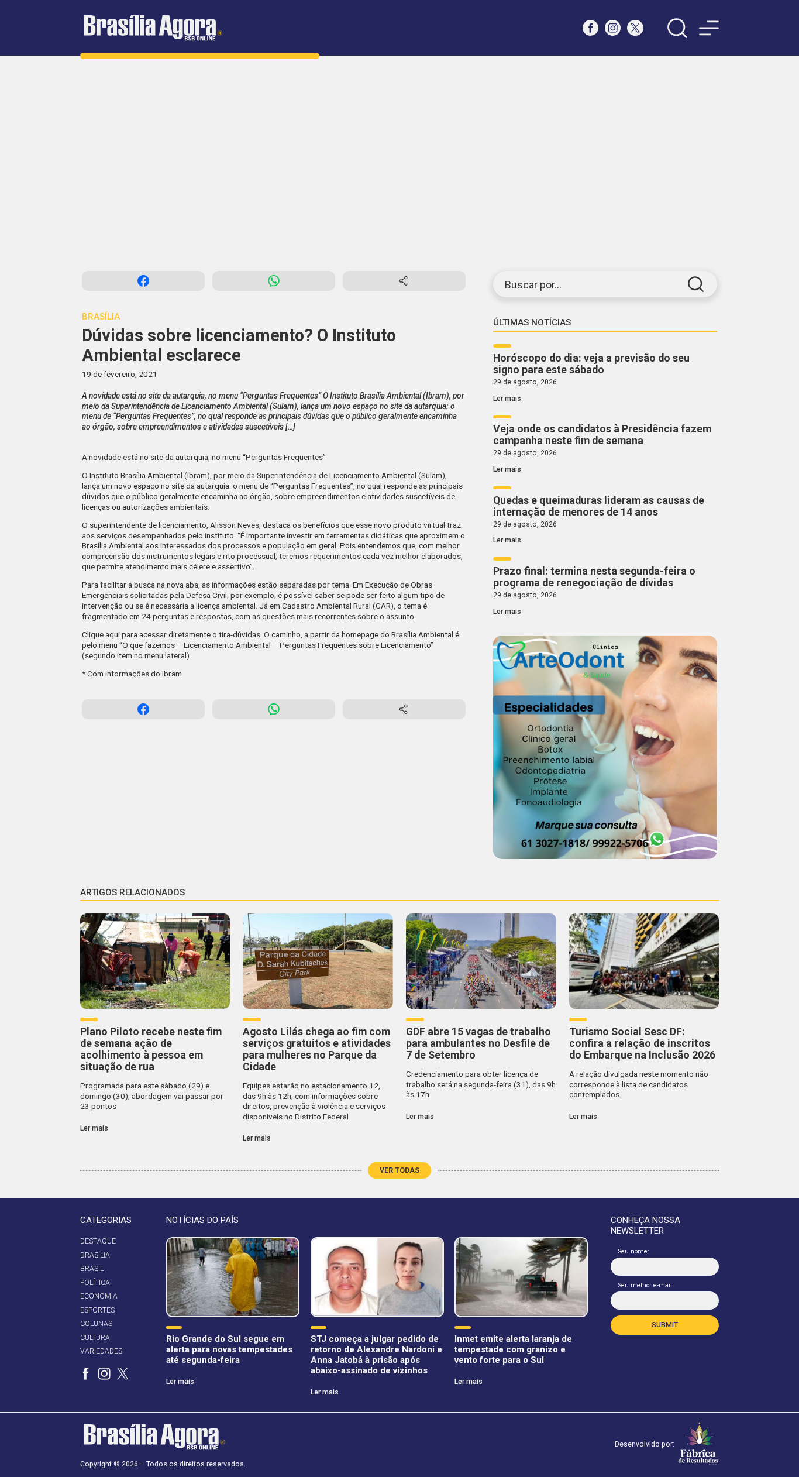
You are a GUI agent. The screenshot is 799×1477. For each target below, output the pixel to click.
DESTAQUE (98, 1241)
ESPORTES (97, 1310)
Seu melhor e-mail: (646, 1285)
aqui (112, 634)
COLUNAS (96, 1324)
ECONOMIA (99, 1296)
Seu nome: (633, 1251)
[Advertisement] (399, 163)
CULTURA (95, 1338)
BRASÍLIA (95, 1255)
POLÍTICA (95, 1283)
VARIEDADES (101, 1351)
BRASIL (92, 1269)
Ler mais (507, 398)
